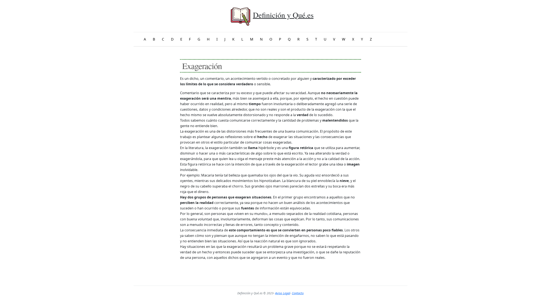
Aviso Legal (282, 293)
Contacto (298, 293)
